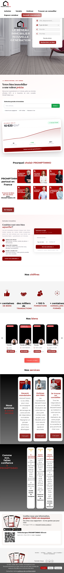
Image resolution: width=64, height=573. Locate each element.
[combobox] (49, 20)
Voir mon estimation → (48, 246)
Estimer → (55, 105)
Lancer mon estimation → (12, 258)
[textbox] (49, 21)
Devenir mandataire (31, 15)
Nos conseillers (58, 552)
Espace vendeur (11, 15)
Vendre (19, 11)
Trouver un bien (32, 360)
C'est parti (25, 436)
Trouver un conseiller (47, 11)
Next (62, 338)
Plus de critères (47, 38)
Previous (2, 338)
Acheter (7, 11)
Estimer (29, 11)
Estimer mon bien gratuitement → (32, 149)
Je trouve (8, 210)
